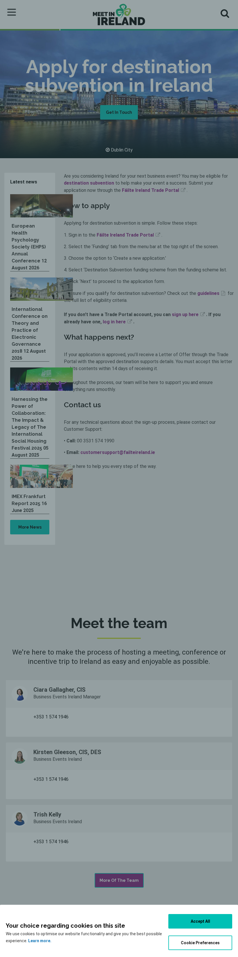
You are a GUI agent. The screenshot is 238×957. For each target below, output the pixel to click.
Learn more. (39, 940)
